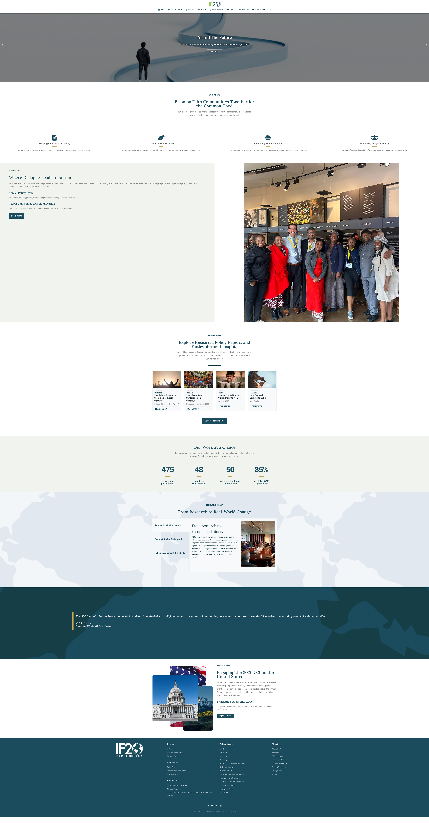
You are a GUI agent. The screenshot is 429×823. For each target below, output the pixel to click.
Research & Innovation (227, 785)
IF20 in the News (277, 756)
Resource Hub (176, 9)
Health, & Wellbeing (226, 767)
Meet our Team (172, 789)
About (232, 9)
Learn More (214, 53)
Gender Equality (225, 760)
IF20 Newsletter (172, 774)
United (203, 793)
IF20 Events (171, 749)
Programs (275, 752)
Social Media (259, 9)
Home (163, 9)
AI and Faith (224, 793)
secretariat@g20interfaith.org (177, 785)
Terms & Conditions (279, 767)
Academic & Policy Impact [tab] (168, 525)
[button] (2, 44)
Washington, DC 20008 (192, 793)
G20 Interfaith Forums (175, 752)
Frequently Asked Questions (281, 760)
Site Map (275, 774)
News (203, 9)
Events (190, 9)
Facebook (208, 805)
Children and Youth (226, 789)
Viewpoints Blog (218, 9)
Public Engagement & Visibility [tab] (170, 553)
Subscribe (245, 9)
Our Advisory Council (279, 763)
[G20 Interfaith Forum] (214, 4)
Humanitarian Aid (226, 771)
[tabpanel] (233, 545)
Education (223, 752)
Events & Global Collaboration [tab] (169, 539)
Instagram (221, 805)
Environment (224, 756)
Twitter (216, 805)
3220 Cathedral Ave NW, (175, 793)
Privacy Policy (277, 771)
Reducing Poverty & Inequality (230, 778)
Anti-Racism (224, 749)
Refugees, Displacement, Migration (232, 782)
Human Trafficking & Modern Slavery (232, 763)
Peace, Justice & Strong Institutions (232, 774)
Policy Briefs (171, 767)
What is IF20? (276, 749)
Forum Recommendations (176, 771)
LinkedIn (212, 805)
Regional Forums (173, 756)
